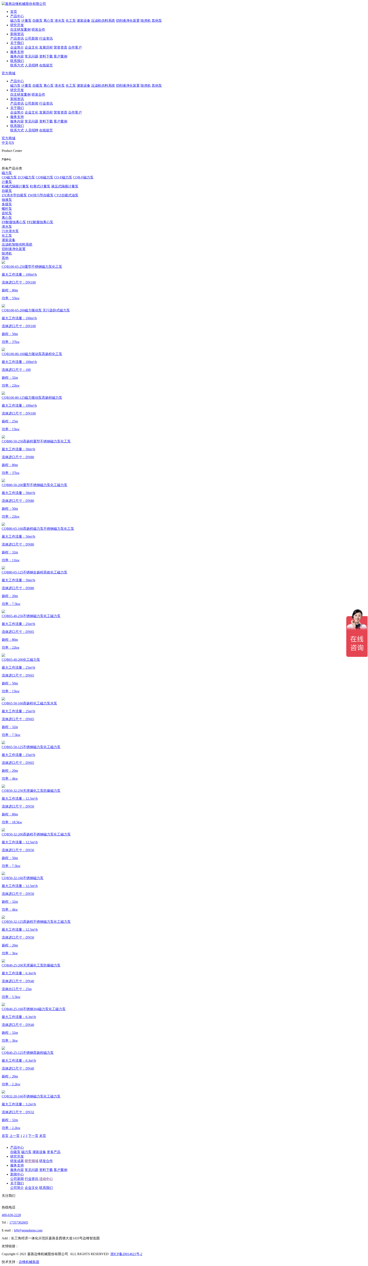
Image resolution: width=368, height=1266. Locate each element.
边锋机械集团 (29, 1262)
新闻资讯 (17, 34)
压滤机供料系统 (103, 20)
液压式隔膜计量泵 (64, 186)
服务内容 (17, 56)
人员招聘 (31, 65)
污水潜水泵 (10, 231)
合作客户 (75, 47)
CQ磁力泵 (9, 177)
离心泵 (48, 20)
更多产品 (53, 1152)
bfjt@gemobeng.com (28, 1230)
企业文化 (31, 47)
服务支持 (17, 52)
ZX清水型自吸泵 (14, 195)
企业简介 (17, 47)
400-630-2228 (11, 1215)
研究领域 (31, 1161)
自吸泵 (37, 20)
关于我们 (17, 43)
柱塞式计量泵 (40, 186)
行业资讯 (46, 38)
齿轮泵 (7, 213)
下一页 (33, 1136)
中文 (5, 142)
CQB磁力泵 (44, 177)
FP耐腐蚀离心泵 (14, 222)
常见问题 (31, 56)
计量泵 (26, 20)
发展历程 (46, 47)
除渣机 (146, 20)
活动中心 (46, 1179)
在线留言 (46, 65)
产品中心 (17, 16)
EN (11, 142)
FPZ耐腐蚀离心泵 (40, 222)
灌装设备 (83, 20)
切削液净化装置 (128, 20)
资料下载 (46, 56)
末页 (42, 1136)
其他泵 (157, 20)
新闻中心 (17, 1174)
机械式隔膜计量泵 (15, 186)
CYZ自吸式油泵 (66, 195)
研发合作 (38, 29)
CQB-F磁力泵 (83, 177)
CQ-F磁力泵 (63, 177)
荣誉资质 (60, 47)
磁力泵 (15, 20)
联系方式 (17, 65)
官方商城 (8, 73)
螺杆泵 (7, 208)
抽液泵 (7, 200)
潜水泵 (60, 20)
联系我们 (17, 61)
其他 (5, 258)
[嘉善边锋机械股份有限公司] (24, 4)
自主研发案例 (20, 29)
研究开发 (17, 25)
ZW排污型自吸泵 (40, 195)
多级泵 (7, 204)
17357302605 (18, 1222)
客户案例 (60, 56)
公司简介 (17, 1188)
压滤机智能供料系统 (17, 244)
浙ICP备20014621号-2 (126, 1254)
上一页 (14, 1136)
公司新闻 (31, 38)
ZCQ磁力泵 (26, 177)
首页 (13, 11)
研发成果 (17, 1161)
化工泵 (71, 20)
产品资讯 (17, 38)
